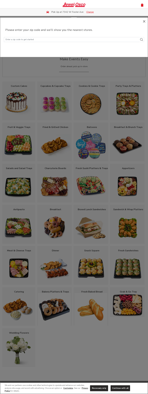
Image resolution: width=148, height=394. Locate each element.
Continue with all (120, 388)
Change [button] (90, 12)
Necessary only (99, 388)
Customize (68, 388)
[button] (142, 4)
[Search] (141, 39)
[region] (74, 388)
